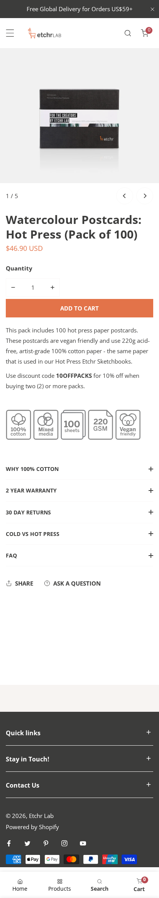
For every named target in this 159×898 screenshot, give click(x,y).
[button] (144, 33)
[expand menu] (10, 33)
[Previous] (124, 195)
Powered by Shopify (32, 827)
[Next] (144, 195)
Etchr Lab (41, 816)
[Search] (127, 33)
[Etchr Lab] (45, 33)
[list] (79, 127)
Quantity (19, 268)
